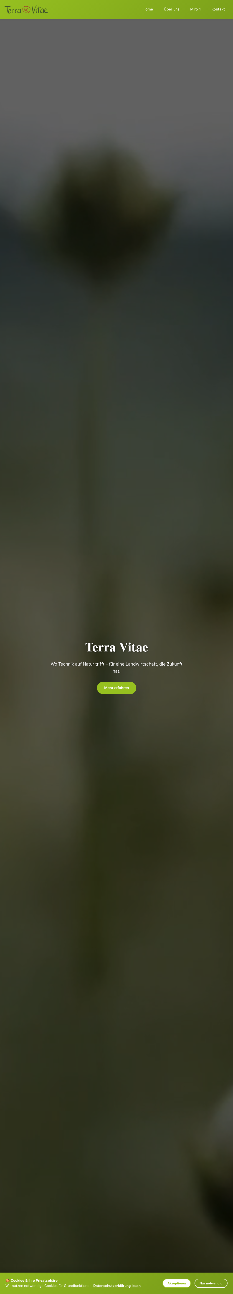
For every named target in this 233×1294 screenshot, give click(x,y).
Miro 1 (195, 9)
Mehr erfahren (116, 687)
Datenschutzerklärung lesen (117, 1286)
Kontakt (218, 9)
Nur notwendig (211, 1283)
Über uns (171, 9)
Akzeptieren (176, 1283)
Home (148, 9)
